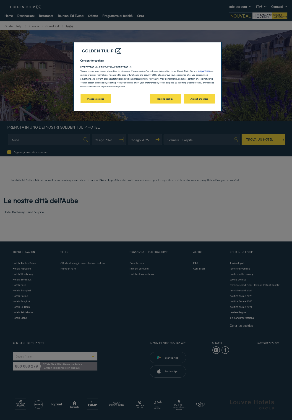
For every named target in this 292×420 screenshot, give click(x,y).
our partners (204, 71)
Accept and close (199, 98)
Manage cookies (95, 98)
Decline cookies (165, 98)
